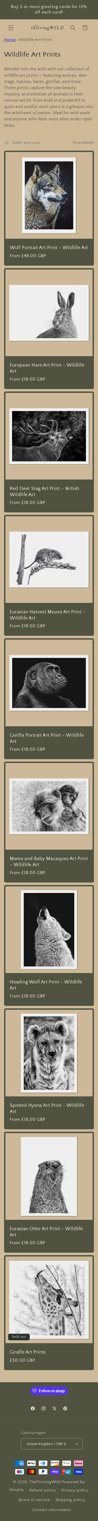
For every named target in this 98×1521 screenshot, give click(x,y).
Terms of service (34, 1500)
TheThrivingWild (45, 1482)
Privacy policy (75, 1490)
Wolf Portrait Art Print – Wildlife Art (49, 247)
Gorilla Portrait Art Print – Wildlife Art (47, 738)
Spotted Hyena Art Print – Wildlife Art (47, 1108)
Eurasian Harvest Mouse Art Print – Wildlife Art (47, 614)
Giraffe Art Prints (28, 1352)
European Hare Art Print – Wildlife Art (47, 368)
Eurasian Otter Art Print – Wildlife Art (46, 1231)
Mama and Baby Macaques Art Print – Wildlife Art (49, 861)
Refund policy (42, 1490)
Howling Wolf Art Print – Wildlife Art (46, 985)
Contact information (51, 1510)
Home (10, 39)
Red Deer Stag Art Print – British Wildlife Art (44, 491)
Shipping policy (70, 1500)
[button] (11, 28)
